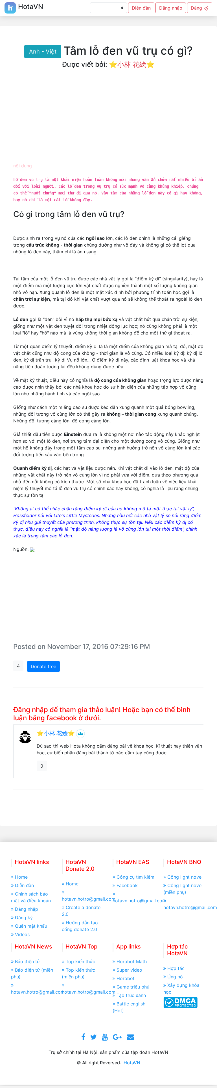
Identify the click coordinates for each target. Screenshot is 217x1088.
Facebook (127, 885)
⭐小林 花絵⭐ (132, 64)
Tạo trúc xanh (131, 995)
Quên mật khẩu (31, 926)
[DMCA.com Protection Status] (180, 1002)
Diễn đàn (141, 8)
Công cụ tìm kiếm (135, 877)
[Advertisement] (108, 120)
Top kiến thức (80, 961)
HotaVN (132, 1062)
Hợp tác (176, 968)
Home (21, 877)
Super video (129, 970)
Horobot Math (132, 961)
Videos (22, 934)
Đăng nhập (170, 8)
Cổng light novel (185, 877)
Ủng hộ (175, 977)
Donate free (43, 666)
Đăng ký (200, 8)
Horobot (126, 978)
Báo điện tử (27, 961)
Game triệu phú (133, 987)
